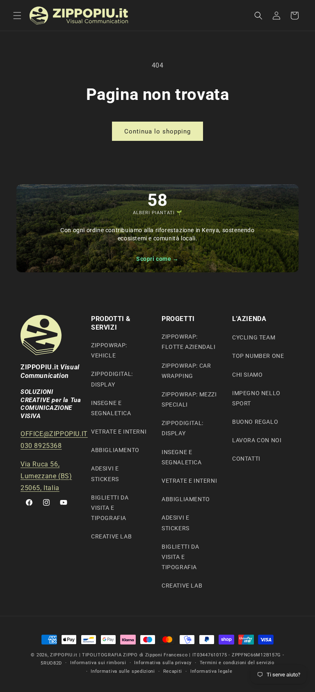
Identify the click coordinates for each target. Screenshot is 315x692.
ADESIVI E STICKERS (105, 473)
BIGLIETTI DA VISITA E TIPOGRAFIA (109, 507)
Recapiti (173, 671)
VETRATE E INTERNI (118, 431)
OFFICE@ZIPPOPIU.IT (54, 434)
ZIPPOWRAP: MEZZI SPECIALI (189, 399)
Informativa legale (211, 671)
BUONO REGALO (255, 421)
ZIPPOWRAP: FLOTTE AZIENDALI (189, 341)
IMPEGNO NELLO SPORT (256, 398)
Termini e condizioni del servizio (237, 662)
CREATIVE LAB (111, 536)
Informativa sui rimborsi (98, 662)
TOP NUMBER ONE (258, 356)
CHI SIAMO (247, 374)
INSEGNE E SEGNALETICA (111, 408)
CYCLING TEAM (253, 337)
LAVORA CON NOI (256, 440)
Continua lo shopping (157, 131)
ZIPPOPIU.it (64, 655)
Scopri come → (157, 259)
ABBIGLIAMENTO (115, 450)
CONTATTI (246, 458)
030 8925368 (41, 446)
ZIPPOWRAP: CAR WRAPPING (186, 370)
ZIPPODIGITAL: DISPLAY (112, 379)
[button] (17, 16)
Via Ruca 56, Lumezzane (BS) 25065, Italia (46, 476)
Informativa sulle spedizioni (123, 671)
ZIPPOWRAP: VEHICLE (109, 350)
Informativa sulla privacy (163, 662)
